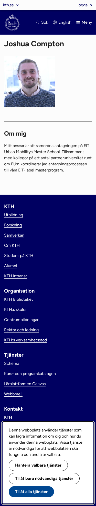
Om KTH (12, 245)
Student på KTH (18, 255)
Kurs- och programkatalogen (30, 373)
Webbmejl (13, 394)
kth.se (8, 5)
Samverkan (14, 235)
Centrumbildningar (21, 319)
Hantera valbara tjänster (38, 465)
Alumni (10, 265)
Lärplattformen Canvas (25, 383)
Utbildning (13, 214)
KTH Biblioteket (18, 299)
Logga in (84, 5)
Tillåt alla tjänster (31, 491)
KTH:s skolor (15, 309)
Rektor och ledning (21, 329)
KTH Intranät (15, 275)
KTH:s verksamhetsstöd (25, 340)
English (64, 22)
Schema (11, 363)
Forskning (13, 225)
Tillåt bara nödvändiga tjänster (44, 478)
